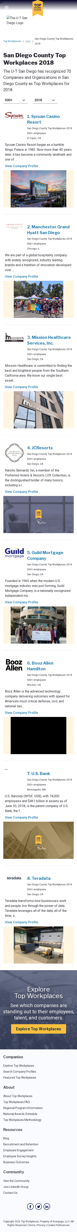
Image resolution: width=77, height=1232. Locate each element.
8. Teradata (39, 878)
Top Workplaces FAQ (16, 1102)
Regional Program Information (23, 1108)
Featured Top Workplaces (19, 1077)
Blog (6, 1138)
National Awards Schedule (20, 1114)
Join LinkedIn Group (16, 1186)
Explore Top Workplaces (38, 1028)
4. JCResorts (40, 447)
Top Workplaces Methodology (22, 1120)
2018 (38, 100)
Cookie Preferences (58, 1225)
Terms (31, 1225)
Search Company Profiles (19, 1071)
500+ (9, 100)
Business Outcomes (16, 1162)
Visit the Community (16, 1181)
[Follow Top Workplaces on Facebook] (30, 1206)
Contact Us (10, 1192)
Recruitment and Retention (20, 1144)
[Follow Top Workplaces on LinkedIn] (47, 1206)
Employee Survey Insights (20, 1156)
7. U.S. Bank (38, 773)
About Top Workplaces (17, 1096)
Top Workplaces (12, 41)
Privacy (41, 1225)
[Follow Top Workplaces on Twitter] (38, 1206)
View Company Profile (21, 166)
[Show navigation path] (27, 41)
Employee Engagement (18, 1150)
